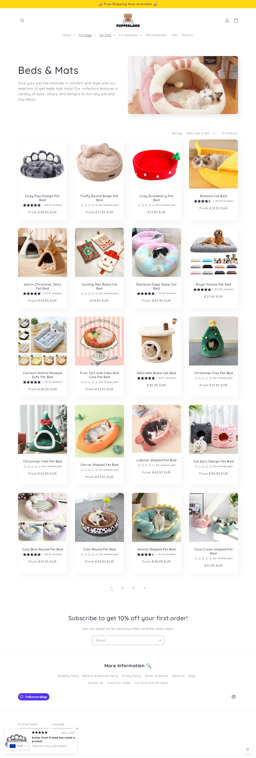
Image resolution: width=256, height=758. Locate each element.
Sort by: (177, 133)
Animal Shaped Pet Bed (156, 549)
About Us (178, 676)
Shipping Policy (68, 676)
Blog (192, 676)
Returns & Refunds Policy (100, 676)
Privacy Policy (131, 676)
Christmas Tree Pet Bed (213, 373)
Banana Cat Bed (213, 196)
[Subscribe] (159, 640)
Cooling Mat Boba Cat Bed (100, 286)
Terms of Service (156, 676)
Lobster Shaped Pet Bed (157, 460)
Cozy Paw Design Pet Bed (42, 198)
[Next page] (144, 587)
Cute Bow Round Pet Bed (42, 549)
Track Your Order (119, 683)
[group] (42, 205)
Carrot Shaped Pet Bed (100, 465)
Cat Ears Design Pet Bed (213, 461)
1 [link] (112, 588)
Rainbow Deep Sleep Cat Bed (156, 286)
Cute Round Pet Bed (99, 549)
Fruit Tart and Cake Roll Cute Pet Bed (99, 375)
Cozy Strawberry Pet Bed (156, 198)
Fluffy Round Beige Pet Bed (99, 198)
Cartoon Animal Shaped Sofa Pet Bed (42, 375)
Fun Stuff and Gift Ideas (151, 683)
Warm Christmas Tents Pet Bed (42, 286)
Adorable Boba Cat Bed (156, 373)
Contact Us (95, 683)
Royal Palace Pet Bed (213, 284)
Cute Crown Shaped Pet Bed (213, 551)
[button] (22, 20)
